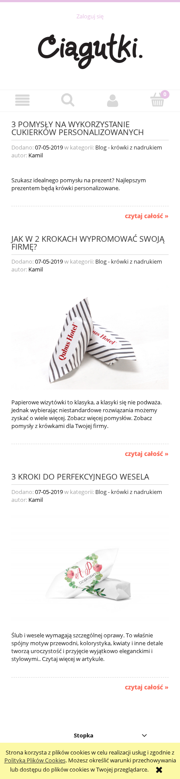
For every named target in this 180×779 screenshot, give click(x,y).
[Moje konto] (112, 100)
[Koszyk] (157, 99)
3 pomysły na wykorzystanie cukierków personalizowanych (77, 127)
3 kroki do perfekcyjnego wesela (80, 475)
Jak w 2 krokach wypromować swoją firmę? (87, 241)
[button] (22, 100)
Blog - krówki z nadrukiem (128, 147)
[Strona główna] (90, 50)
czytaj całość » (147, 216)
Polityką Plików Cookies (35, 760)
